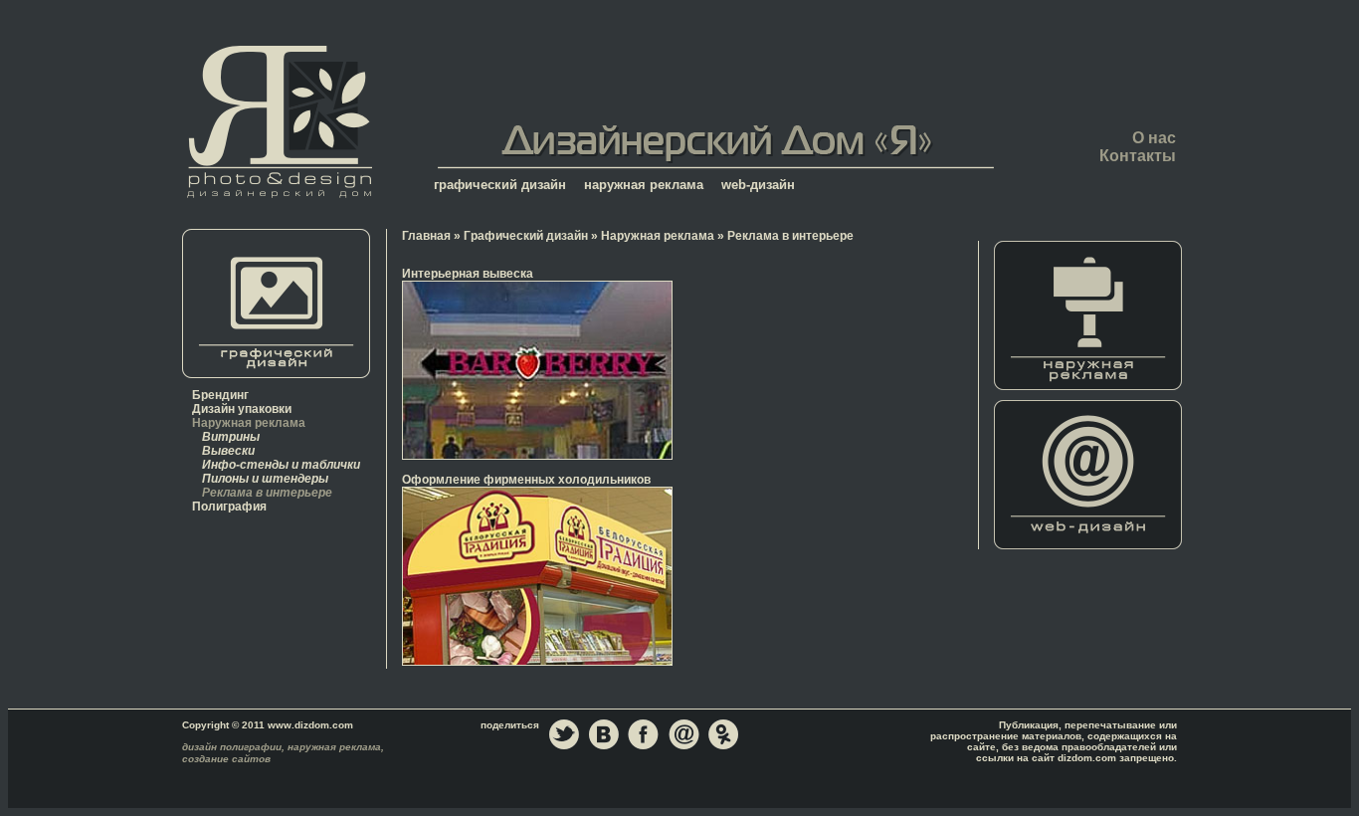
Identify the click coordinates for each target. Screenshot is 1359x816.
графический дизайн (500, 184)
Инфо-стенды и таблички (281, 465)
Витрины (231, 437)
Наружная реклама (248, 423)
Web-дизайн (1088, 474)
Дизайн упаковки (241, 409)
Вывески (228, 451)
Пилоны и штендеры (265, 479)
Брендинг (220, 395)
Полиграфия (229, 506)
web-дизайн (758, 184)
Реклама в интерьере (267, 493)
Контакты (1137, 155)
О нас (1154, 137)
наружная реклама (643, 184)
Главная (279, 121)
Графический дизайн (526, 236)
